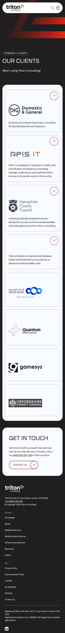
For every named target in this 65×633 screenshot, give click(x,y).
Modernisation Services (15, 536)
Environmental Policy (14, 574)
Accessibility (10, 587)
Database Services (13, 530)
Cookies (8, 581)
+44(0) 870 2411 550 (22, 455)
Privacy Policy (11, 568)
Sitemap (8, 593)
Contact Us (10, 599)
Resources (9, 549)
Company (9, 53)
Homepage (10, 517)
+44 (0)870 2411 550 (14, 501)
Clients (8, 555)
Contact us (20, 465)
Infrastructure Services (15, 542)
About (7, 524)
